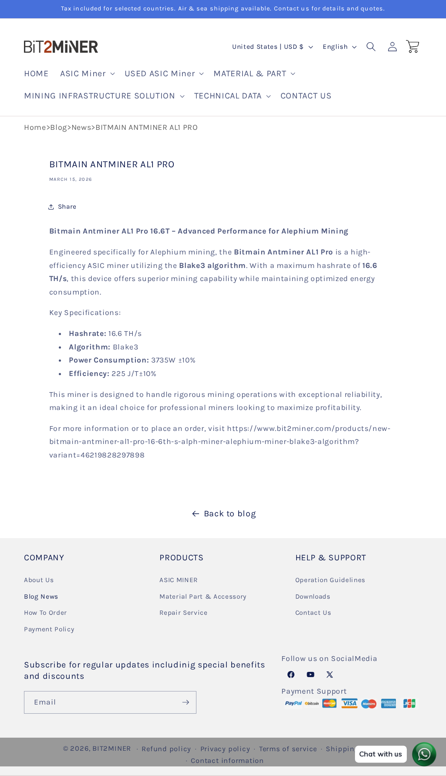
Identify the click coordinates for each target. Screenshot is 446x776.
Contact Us (313, 613)
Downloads (313, 596)
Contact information (227, 760)
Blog (58, 127)
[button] (86, 73)
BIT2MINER (111, 748)
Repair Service (183, 613)
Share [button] (67, 206)
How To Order (45, 613)
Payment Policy (49, 629)
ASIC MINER (178, 580)
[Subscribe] (185, 702)
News (81, 127)
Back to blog (230, 513)
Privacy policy (225, 749)
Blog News (41, 596)
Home (35, 127)
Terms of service (288, 749)
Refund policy (166, 749)
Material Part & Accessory (203, 596)
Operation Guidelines (330, 580)
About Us (39, 580)
